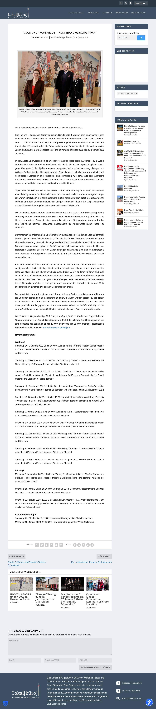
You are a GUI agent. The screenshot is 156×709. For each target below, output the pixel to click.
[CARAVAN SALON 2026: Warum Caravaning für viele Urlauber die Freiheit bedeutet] (120, 153)
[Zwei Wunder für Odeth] (120, 212)
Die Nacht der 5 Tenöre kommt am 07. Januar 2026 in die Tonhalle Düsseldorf (72, 599)
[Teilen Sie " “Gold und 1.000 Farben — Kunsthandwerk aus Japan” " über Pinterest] (51, 544)
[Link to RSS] (125, 3)
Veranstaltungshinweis (61, 37)
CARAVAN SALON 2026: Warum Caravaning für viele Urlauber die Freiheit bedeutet (135, 154)
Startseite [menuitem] (76, 13)
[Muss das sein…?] (120, 143)
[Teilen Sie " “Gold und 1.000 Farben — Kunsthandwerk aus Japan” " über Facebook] (36, 544)
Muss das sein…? (131, 141)
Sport (126, 180)
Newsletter (133, 135)
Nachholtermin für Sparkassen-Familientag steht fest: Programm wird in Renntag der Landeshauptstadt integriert (135, 171)
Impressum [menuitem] (122, 13)
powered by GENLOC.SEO (132, 698)
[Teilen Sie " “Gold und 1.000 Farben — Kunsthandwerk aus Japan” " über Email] (56, 544)
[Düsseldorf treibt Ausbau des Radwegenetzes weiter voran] (120, 199)
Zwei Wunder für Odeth (134, 210)
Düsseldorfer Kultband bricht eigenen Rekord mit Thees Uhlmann (133, 222)
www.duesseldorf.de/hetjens (56, 327)
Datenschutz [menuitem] (138, 13)
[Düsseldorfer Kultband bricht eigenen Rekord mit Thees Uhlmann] (120, 221)
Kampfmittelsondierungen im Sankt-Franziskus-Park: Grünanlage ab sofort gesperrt (134, 129)
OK (141, 38)
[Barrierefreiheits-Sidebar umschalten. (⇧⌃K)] (149, 702)
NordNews (135, 191)
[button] (5, 703)
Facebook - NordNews (131, 691)
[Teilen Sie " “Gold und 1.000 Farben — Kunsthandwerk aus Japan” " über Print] (61, 544)
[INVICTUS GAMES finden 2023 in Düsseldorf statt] (21, 584)
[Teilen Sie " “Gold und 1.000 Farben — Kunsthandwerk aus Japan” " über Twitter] (41, 544)
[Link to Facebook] (121, 3)
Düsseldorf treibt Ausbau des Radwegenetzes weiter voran (134, 199)
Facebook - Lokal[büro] (132, 683)
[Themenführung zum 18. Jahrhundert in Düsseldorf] (47, 584)
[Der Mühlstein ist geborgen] (120, 188)
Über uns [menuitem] (93, 13)
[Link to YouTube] (130, 3)
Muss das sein (136, 143)
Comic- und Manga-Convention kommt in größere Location (97, 599)
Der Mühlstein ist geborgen (131, 187)
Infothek (127, 135)
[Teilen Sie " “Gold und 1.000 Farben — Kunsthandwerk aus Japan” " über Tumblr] (46, 544)
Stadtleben (135, 204)
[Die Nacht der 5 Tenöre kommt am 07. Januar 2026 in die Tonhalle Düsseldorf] (72, 584)
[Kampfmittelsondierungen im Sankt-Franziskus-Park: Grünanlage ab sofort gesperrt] (120, 128)
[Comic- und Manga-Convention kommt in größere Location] (97, 584)
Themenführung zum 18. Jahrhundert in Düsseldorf (46, 598)
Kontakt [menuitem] (107, 13)
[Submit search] (146, 3)
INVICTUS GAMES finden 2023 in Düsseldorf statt (20, 597)
